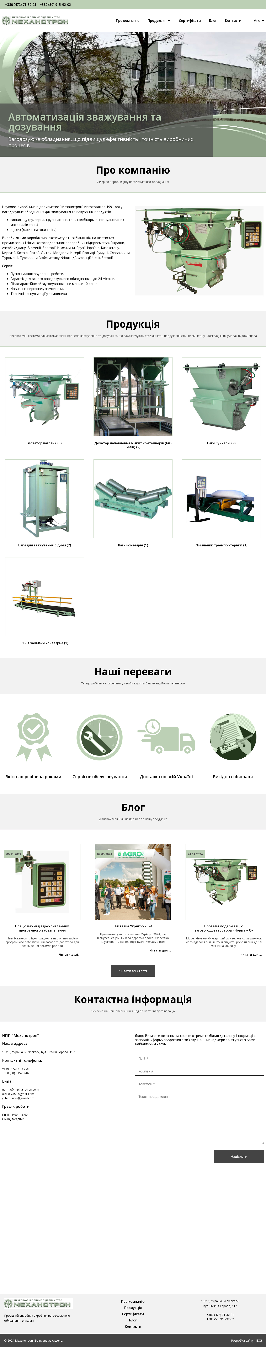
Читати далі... (69, 954)
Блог (213, 20)
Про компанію (127, 20)
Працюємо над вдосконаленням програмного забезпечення (42, 928)
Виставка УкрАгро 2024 (133, 926)
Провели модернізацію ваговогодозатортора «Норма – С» (224, 928)
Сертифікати (190, 20)
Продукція (156, 20)
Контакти (233, 20)
